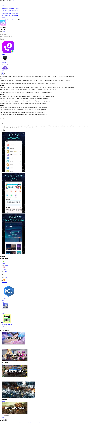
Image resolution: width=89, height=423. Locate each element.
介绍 (3, 72)
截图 (3, 73)
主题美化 (13, 10)
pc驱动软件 (10, 8)
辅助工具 (6, 265)
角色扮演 (10, 15)
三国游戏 (3, 13)
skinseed (3, 263)
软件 (3, 6)
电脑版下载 (10, 38)
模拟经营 (6, 15)
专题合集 (3, 17)
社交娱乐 (17, 8)
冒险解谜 (3, 15)
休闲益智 (16, 13)
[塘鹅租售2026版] (4, 280)
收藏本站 (13, 0)
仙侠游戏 (6, 13)
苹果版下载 (6, 38)
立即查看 (3, 364)
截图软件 (13, 8)
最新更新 (3, 18)
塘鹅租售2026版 (4, 282)
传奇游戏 (10, 13)
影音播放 (6, 8)
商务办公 (6, 10)
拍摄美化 (3, 10)
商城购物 (3, 8)
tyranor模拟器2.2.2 (5, 269)
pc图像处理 (6, 277)
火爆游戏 (5, 4)
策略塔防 (13, 15)
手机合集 (8, 4)
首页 (3, 5)
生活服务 (16, 10)
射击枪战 (13, 13)
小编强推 (3, 74)
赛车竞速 (16, 15)
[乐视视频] (4, 274)
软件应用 (1, 4)
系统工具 (10, 10)
